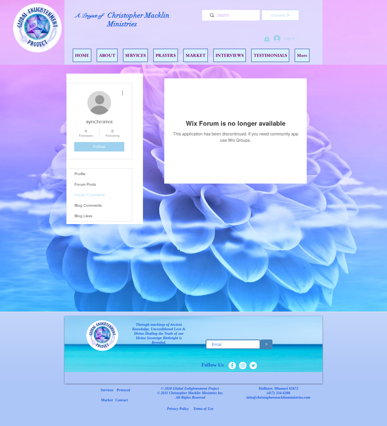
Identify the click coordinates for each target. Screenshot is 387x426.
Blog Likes (83, 216)
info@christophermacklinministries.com (278, 397)
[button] (267, 38)
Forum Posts (85, 184)
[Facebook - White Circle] (232, 365)
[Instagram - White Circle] (242, 365)
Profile (80, 173)
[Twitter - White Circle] (253, 365)
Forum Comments (90, 194)
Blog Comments (88, 205)
